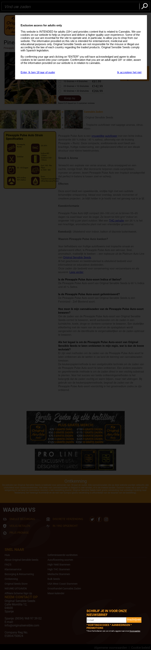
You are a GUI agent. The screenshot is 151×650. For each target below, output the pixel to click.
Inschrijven (134, 619)
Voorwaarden (134, 631)
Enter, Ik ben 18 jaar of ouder (38, 72)
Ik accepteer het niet (129, 72)
